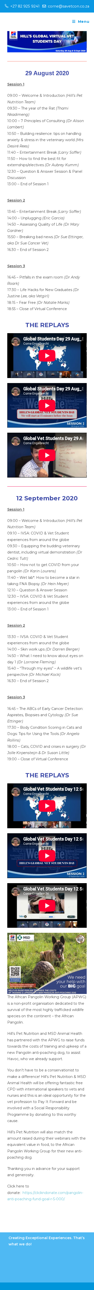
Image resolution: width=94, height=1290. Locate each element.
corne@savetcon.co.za (68, 6)
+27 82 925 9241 (25, 6)
